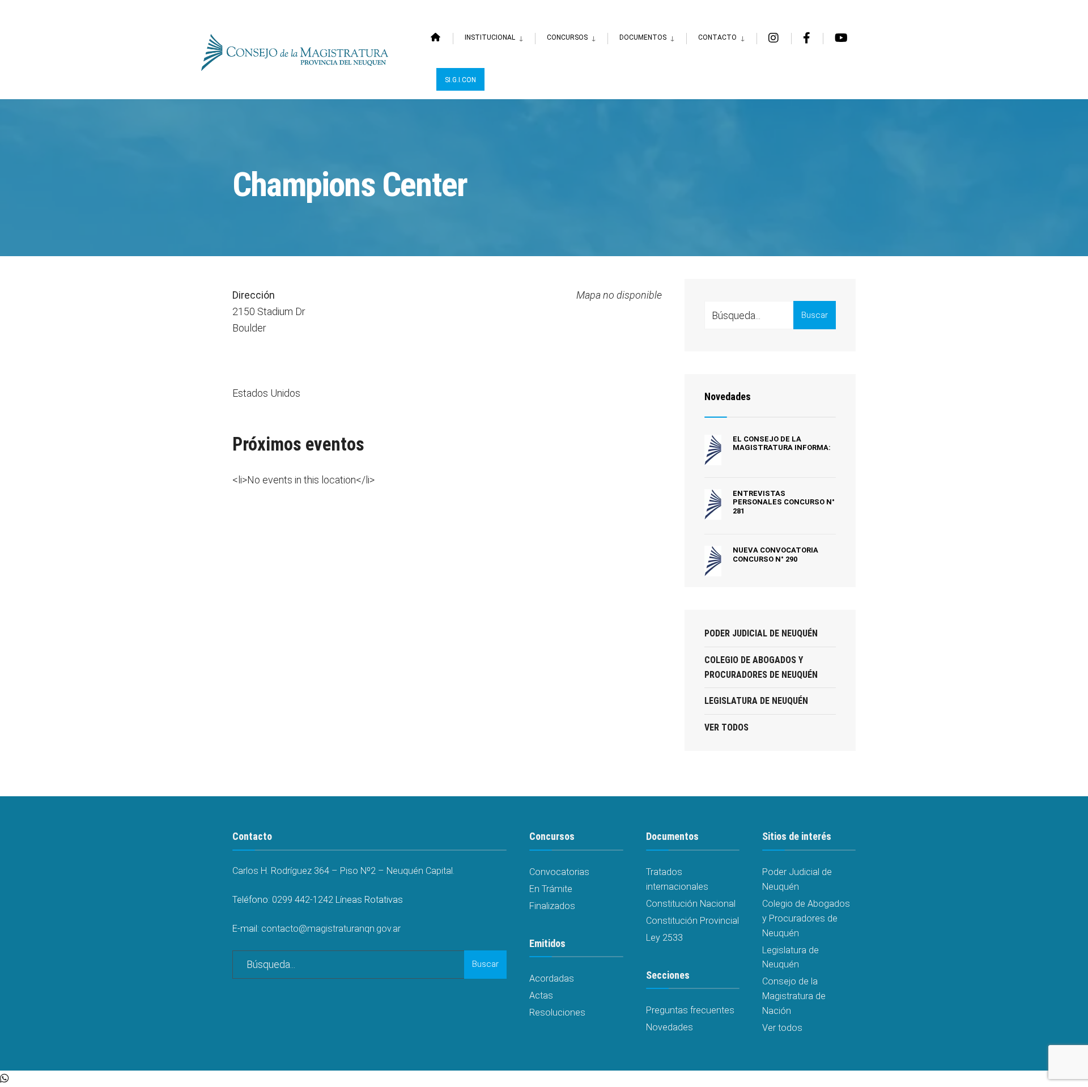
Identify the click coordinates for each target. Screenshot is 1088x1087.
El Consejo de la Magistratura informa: (782, 443)
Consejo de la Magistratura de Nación (794, 996)
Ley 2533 (664, 937)
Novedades (727, 396)
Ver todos (726, 727)
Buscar (814, 315)
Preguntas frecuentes (690, 1010)
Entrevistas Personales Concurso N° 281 (784, 502)
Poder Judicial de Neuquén (761, 633)
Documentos (642, 37)
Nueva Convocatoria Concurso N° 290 (775, 554)
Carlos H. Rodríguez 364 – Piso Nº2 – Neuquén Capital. (343, 870)
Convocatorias (559, 872)
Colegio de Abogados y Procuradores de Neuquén (761, 667)
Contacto (717, 37)
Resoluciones (557, 1012)
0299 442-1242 (302, 899)
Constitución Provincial (692, 920)
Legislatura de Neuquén (756, 700)
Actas (541, 995)
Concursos (567, 37)
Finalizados (552, 906)
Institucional (490, 37)
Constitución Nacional (691, 903)
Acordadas (551, 978)
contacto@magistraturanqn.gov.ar (331, 928)
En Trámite (550, 889)
